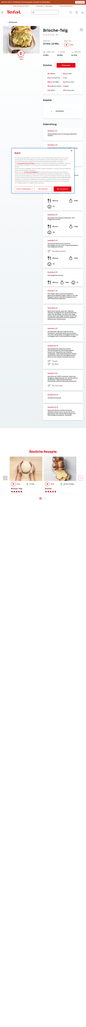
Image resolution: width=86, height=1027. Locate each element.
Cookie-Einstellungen (23, 189)
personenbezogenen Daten (26, 163)
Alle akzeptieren (62, 189)
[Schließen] (71, 150)
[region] (43, 170)
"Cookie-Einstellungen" (31, 172)
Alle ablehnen (43, 189)
